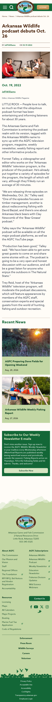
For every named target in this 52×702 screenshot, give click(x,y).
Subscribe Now (26, 470)
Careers (26, 653)
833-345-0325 (26, 541)
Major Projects (9, 614)
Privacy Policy (26, 681)
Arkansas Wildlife (37, 555)
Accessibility (26, 688)
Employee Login (26, 698)
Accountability (9, 588)
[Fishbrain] (39, 611)
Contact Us (39, 598)
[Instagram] (47, 606)
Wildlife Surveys (26, 648)
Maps (4, 606)
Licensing (6, 602)
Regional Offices (9, 570)
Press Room (26, 643)
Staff (4, 566)
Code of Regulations (11, 629)
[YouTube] (36, 606)
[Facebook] (31, 606)
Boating (5, 618)
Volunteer (26, 658)
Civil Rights (26, 691)
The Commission (10, 555)
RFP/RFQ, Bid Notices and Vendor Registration (12, 581)
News (11, 16)
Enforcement (26, 638)
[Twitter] (42, 607)
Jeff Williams (10, 45)
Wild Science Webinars (35, 586)
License (43, 7)
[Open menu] (5, 7)
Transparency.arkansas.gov (26, 695)
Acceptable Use (26, 684)
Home (4, 16)
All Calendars (8, 610)
